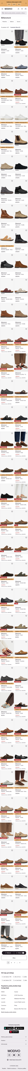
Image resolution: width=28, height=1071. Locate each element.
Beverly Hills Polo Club (20, 1008)
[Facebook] (19, 1055)
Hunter (16, 991)
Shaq (15, 1005)
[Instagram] (9, 1055)
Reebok (3, 1008)
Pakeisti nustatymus (11, 1068)
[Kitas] (26, 3)
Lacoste (3, 1002)
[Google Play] (9, 1028)
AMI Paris (3, 995)
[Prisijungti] (18, 9)
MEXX (2, 991)
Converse (3, 1005)
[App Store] (19, 1028)
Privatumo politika (22, 1068)
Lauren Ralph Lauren (19, 1002)
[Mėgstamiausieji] (22, 9)
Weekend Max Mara (19, 998)
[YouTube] (14, 1055)
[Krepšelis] (25, 9)
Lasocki (3, 998)
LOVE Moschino (18, 995)
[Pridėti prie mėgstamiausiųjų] (12, 31)
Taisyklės (4, 1068)
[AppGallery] (14, 1031)
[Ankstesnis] (2, 3)
